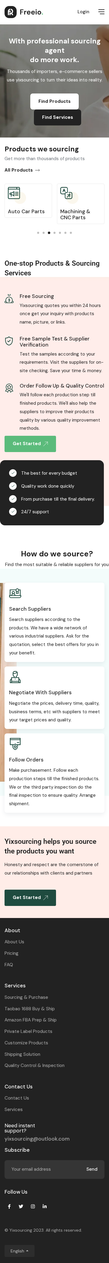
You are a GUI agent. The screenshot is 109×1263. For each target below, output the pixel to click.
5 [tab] (60, 233)
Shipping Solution (22, 1054)
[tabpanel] (28, 203)
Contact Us (17, 1098)
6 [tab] (65, 233)
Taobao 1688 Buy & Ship (30, 1009)
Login (83, 12)
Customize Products (26, 1043)
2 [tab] (44, 233)
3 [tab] (49, 233)
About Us (14, 942)
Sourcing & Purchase (26, 997)
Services (14, 1109)
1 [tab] (38, 233)
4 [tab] (55, 233)
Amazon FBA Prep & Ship (31, 1020)
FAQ (9, 965)
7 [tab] (71, 233)
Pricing (11, 953)
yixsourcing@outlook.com (37, 1138)
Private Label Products (28, 1031)
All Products (19, 170)
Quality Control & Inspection (34, 1065)
